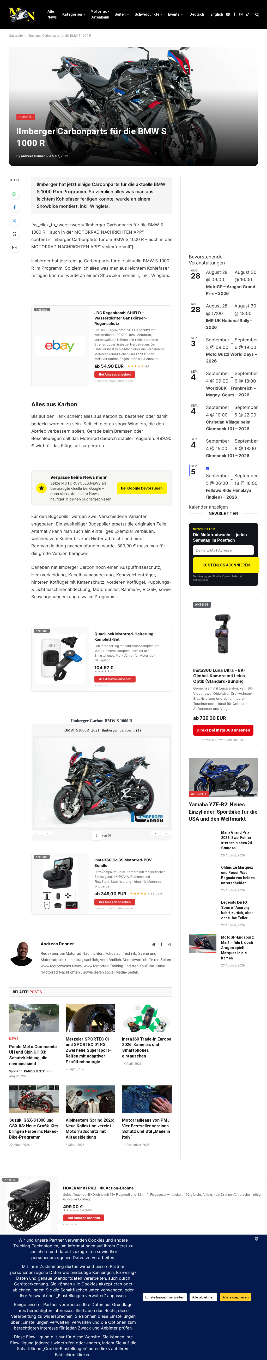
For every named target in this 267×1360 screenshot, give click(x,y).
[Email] (14, 247)
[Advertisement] (228, 209)
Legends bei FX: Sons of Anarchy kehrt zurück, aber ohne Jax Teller (237, 910)
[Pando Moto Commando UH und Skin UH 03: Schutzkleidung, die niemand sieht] (34, 1018)
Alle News (52, 14)
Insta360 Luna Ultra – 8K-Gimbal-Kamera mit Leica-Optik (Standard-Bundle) (220, 676)
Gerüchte (199, 794)
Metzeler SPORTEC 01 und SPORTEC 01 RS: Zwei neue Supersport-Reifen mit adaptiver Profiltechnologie (88, 1050)
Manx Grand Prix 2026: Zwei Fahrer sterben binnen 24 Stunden (236, 840)
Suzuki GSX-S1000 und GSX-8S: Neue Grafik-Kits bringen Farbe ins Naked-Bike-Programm (33, 1129)
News (14, 1039)
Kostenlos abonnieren (226, 565)
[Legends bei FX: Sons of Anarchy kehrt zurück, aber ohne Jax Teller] (202, 908)
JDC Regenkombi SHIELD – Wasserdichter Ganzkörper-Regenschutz (120, 318)
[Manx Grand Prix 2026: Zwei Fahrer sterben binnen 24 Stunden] (202, 838)
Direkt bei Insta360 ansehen (223, 730)
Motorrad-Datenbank (99, 14)
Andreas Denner (33, 156)
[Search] (256, 14)
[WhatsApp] (14, 194)
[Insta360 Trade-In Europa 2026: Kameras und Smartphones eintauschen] (147, 1018)
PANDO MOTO (34, 1071)
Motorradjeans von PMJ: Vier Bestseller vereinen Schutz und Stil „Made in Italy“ (146, 1129)
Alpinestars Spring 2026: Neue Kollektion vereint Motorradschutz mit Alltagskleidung (90, 1129)
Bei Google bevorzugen (142, 488)
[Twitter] (14, 220)
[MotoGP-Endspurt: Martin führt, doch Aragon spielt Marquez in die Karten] (202, 943)
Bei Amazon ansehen (115, 374)
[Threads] (14, 234)
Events (174, 14)
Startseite (16, 36)
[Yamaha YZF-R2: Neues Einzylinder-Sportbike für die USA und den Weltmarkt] (223, 777)
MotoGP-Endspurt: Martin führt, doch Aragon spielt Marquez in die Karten (237, 947)
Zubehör (26, 117)
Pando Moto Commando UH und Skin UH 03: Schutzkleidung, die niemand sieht (33, 1055)
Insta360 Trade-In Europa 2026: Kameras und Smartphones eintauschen (146, 1048)
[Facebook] (14, 207)
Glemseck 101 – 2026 (228, 455)
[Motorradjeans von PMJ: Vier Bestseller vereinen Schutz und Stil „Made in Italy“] (147, 1099)
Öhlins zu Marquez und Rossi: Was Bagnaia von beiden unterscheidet (238, 875)
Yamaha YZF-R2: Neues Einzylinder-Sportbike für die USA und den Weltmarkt (223, 811)
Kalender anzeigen (208, 507)
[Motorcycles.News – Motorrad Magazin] (22, 14)
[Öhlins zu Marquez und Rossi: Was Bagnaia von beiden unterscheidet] (202, 873)
